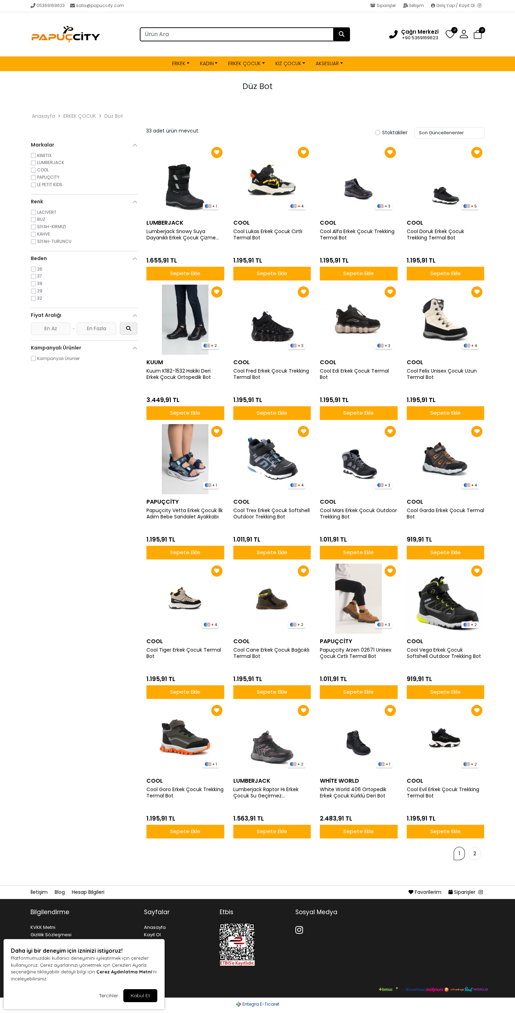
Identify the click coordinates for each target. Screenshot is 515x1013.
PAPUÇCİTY (162, 502)
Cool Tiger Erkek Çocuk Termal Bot (183, 653)
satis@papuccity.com (100, 5)
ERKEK (178, 63)
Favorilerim (428, 892)
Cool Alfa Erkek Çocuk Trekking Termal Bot (357, 235)
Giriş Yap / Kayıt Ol (455, 5)
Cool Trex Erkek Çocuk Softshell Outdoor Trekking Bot (271, 514)
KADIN (207, 63)
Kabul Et (140, 995)
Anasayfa (43, 116)
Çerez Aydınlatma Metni (124, 971)
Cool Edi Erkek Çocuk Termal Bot (354, 374)
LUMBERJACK (165, 223)
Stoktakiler (394, 133)
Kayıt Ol (152, 934)
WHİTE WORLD (339, 781)
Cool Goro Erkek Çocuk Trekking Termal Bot (185, 793)
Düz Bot (113, 116)
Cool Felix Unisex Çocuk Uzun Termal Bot (442, 374)
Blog (60, 892)
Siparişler (386, 5)
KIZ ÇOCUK (288, 63)
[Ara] (341, 34)
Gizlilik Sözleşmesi (50, 934)
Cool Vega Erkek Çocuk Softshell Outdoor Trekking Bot (444, 653)
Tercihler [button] (108, 995)
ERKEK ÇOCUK (244, 63)
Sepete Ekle (185, 273)
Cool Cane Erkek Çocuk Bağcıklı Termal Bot (271, 653)
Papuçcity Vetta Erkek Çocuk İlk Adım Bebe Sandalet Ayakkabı (184, 514)
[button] (477, 34)
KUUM (154, 362)
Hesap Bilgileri (88, 892)
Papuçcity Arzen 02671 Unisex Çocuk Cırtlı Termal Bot (355, 653)
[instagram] (481, 892)
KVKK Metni (42, 927)
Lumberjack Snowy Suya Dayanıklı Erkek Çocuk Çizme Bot (181, 235)
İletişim (416, 5)
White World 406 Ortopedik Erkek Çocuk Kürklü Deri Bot (353, 793)
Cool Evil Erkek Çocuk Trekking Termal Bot (443, 793)
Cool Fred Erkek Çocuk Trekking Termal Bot (271, 374)
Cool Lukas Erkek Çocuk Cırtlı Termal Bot (267, 235)
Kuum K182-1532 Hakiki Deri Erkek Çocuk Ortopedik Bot (178, 374)
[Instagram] (481, 5)
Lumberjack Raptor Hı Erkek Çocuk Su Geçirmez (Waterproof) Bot (265, 793)
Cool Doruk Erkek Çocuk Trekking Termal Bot (435, 235)
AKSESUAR (327, 63)
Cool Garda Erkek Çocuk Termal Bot (445, 514)
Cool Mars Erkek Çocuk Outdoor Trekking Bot (358, 514)
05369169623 (50, 5)
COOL (241, 223)
